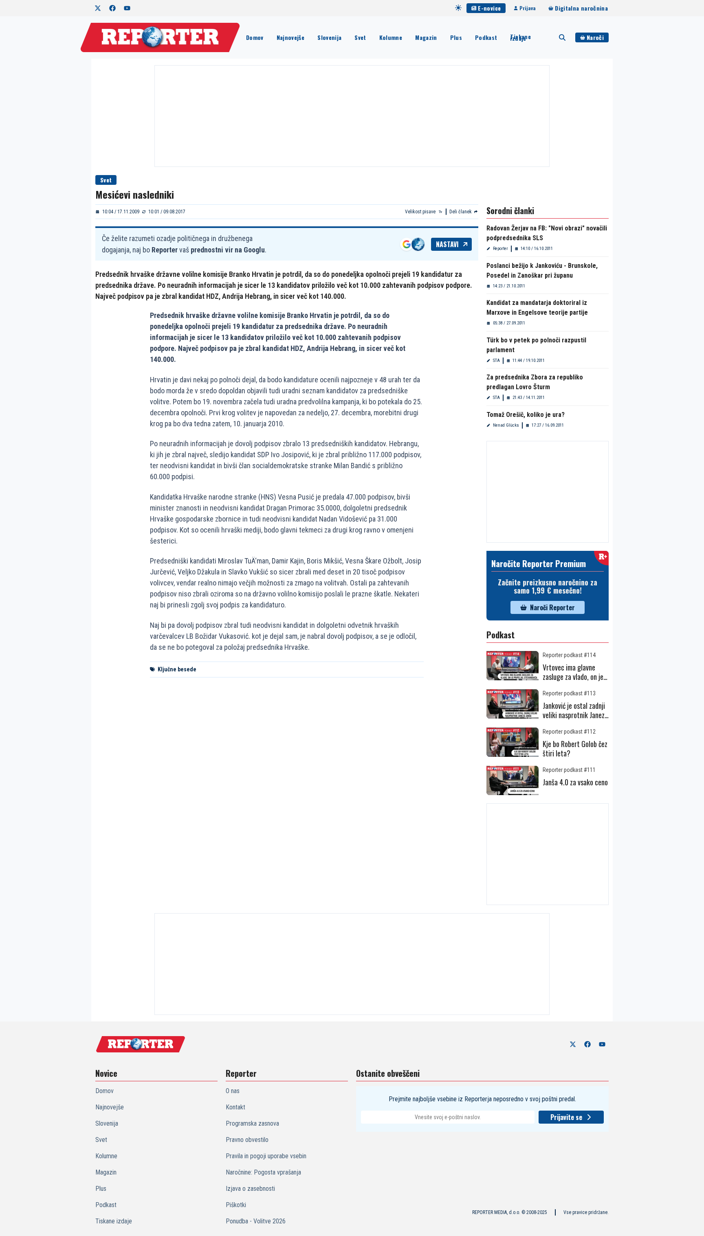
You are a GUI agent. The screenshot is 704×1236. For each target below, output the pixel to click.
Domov (255, 37)
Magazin (426, 37)
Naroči (595, 37)
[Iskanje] (562, 37)
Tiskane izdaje (520, 37)
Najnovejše (291, 37)
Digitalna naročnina (581, 8)
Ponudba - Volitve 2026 (256, 1221)
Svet (360, 37)
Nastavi (447, 244)
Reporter (500, 248)
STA (496, 360)
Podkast (486, 37)
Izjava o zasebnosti (250, 1188)
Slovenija (329, 37)
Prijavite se (566, 1117)
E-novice (489, 8)
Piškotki (236, 1205)
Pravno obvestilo (247, 1140)
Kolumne (390, 37)
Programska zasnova (252, 1123)
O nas (233, 1091)
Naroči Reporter (552, 607)
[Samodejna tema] (458, 8)
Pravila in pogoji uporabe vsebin (266, 1156)
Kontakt (235, 1107)
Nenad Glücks (506, 425)
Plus (456, 37)
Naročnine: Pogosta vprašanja (263, 1172)
